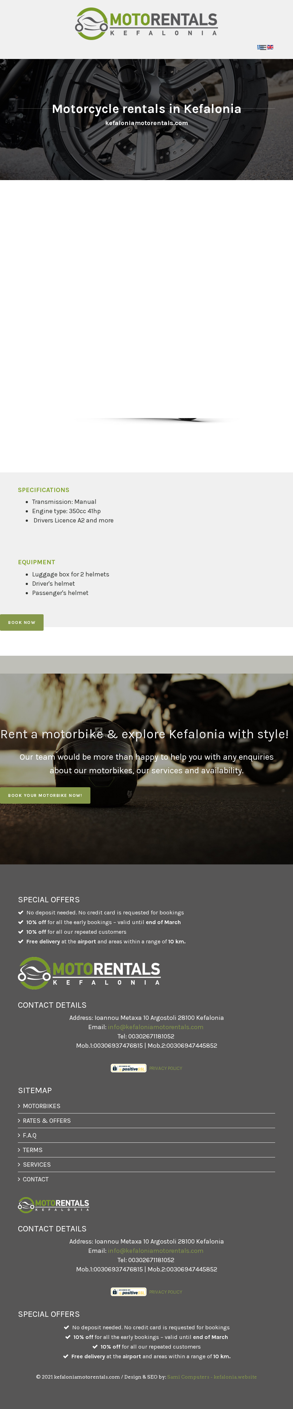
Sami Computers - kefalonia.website (212, 1377)
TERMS (33, 1150)
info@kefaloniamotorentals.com (156, 1027)
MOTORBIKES (41, 1106)
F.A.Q (29, 1135)
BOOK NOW (21, 622)
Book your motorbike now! (45, 795)
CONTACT (36, 1179)
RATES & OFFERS (47, 1121)
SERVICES (37, 1165)
